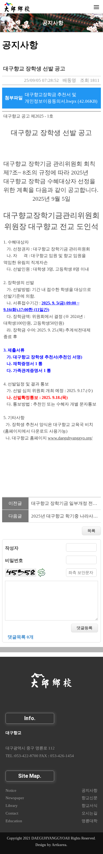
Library (12, 805)
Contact (12, 813)
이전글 (15, 503)
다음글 (15, 516)
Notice (11, 790)
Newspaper (15, 797)
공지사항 (52, 23)
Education (14, 821)
